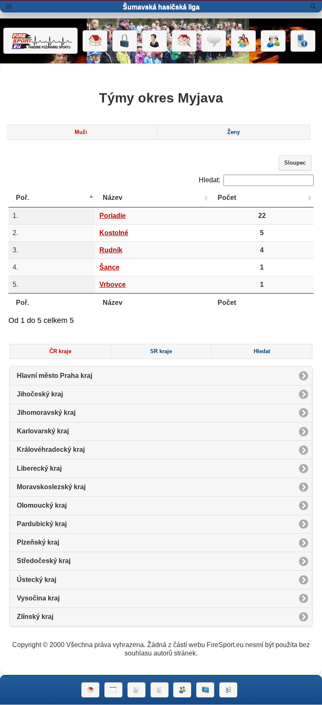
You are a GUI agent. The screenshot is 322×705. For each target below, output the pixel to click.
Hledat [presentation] (262, 351)
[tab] (81, 132)
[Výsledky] (160, 689)
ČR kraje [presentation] (60, 351)
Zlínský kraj (35, 616)
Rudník (110, 250)
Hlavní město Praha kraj (54, 375)
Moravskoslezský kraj (51, 486)
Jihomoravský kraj (46, 412)
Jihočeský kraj (40, 394)
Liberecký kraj (39, 468)
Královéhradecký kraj (51, 449)
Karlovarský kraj (43, 431)
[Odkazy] (184, 41)
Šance (109, 267)
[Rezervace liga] (136, 689)
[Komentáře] (213, 41)
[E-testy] (243, 41)
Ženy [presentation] (233, 132)
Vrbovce (112, 284)
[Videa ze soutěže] (205, 689)
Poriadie (112, 215)
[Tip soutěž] (182, 689)
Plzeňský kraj (38, 542)
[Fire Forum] (273, 41)
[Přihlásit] (124, 41)
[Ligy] (228, 689)
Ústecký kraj (36, 579)
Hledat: (209, 179)
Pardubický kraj (42, 523)
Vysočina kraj (38, 598)
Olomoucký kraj (42, 505)
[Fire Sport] (40, 41)
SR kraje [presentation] (161, 351)
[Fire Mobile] (303, 41)
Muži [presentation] (81, 132)
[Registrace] (154, 41)
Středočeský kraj (43, 560)
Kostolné (113, 232)
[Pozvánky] (113, 689)
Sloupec (295, 163)
